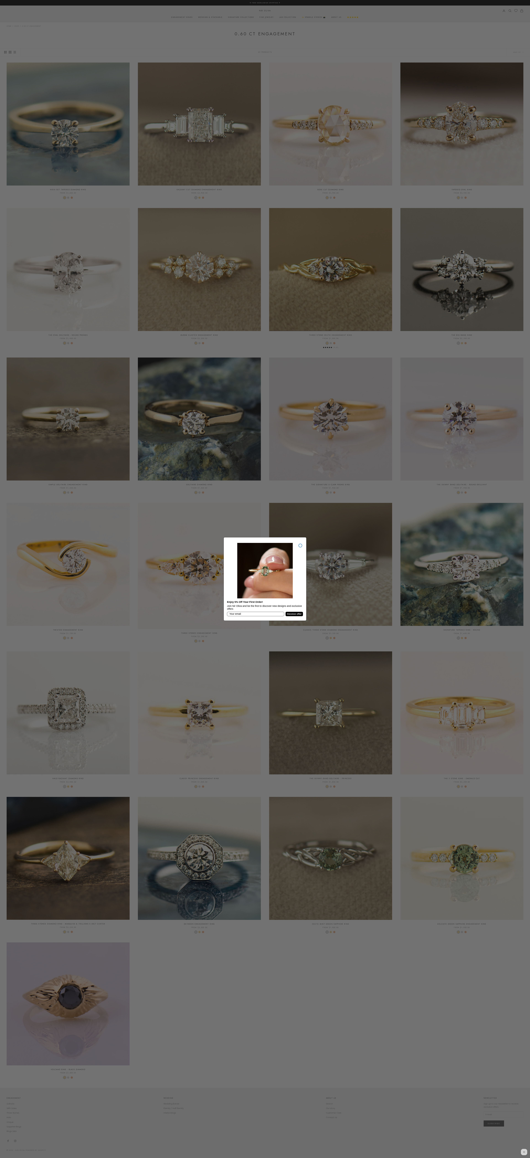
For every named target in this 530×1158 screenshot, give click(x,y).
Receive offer (294, 614)
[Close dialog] (300, 545)
